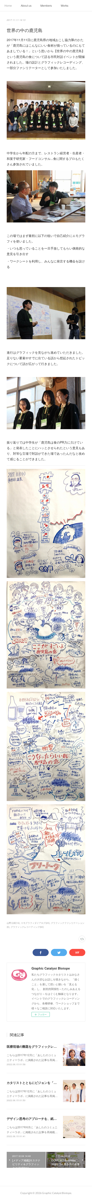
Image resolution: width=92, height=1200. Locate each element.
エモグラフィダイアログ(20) (35, 922)
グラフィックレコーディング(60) (27, 926)
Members (46, 5)
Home (8, 5)
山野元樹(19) (13, 922)
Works (64, 5)
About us (26, 5)
